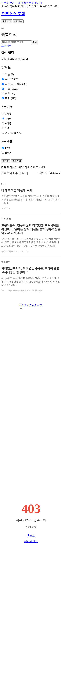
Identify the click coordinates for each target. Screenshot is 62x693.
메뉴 (9, 74)
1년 (7, 128)
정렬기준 (42, 173)
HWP (8, 152)
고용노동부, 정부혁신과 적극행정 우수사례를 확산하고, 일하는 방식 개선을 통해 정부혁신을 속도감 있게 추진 (30, 229)
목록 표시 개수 (9, 173)
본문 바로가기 (9, 2)
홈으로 (31, 535)
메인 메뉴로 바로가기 (30, 2)
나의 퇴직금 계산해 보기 (16, 190)
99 (41, 305)
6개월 (8, 123)
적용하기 (17, 161)
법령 (10, 98)
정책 (10, 93)
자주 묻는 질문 (15, 84)
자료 (12, 88)
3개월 (8, 118)
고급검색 (6, 45)
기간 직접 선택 (13, 133)
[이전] (21, 303)
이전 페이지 (31, 541)
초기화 (6, 161)
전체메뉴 (18, 21)
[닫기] (2, 28)
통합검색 (7, 21)
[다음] (21, 308)
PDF (7, 148)
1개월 (8, 113)
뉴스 (11, 79)
